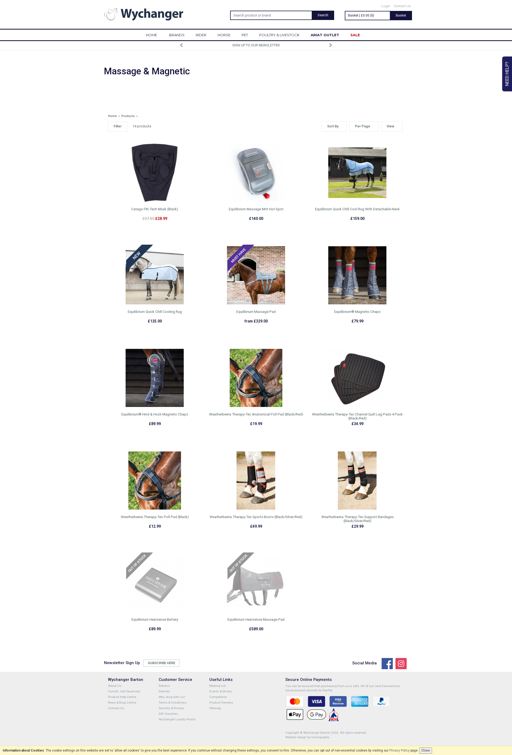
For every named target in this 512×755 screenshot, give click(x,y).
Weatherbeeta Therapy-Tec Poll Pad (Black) (155, 517)
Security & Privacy (171, 708)
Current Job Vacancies (124, 691)
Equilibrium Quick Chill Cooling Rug (155, 312)
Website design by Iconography (307, 737)
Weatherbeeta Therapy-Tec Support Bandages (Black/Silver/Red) (357, 519)
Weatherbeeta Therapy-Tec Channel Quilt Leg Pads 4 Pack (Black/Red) (357, 416)
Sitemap (215, 708)
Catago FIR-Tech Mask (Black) (154, 209)
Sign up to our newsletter (256, 45)
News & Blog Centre (122, 702)
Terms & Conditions (173, 702)
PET (245, 35)
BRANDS (177, 35)
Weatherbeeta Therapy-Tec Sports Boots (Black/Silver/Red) (256, 517)
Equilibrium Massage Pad (256, 312)
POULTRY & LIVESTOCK (279, 35)
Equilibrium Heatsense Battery (154, 619)
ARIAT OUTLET (325, 35)
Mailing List (217, 686)
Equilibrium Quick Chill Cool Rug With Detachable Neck (357, 209)
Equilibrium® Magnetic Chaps (357, 312)
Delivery (164, 691)
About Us (114, 686)
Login (385, 6)
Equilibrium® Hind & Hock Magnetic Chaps (154, 414)
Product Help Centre (122, 697)
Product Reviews (221, 702)
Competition (218, 697)
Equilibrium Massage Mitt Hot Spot (256, 209)
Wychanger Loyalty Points (177, 719)
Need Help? (507, 74)
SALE (355, 35)
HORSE (224, 35)
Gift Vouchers (168, 714)
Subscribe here (161, 663)
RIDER (201, 35)
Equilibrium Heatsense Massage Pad (256, 619)
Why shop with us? (172, 697)
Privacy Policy (399, 750)
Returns (164, 686)
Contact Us (402, 6)
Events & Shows (220, 691)
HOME (151, 35)
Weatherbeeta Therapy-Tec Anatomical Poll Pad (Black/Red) (256, 414)
